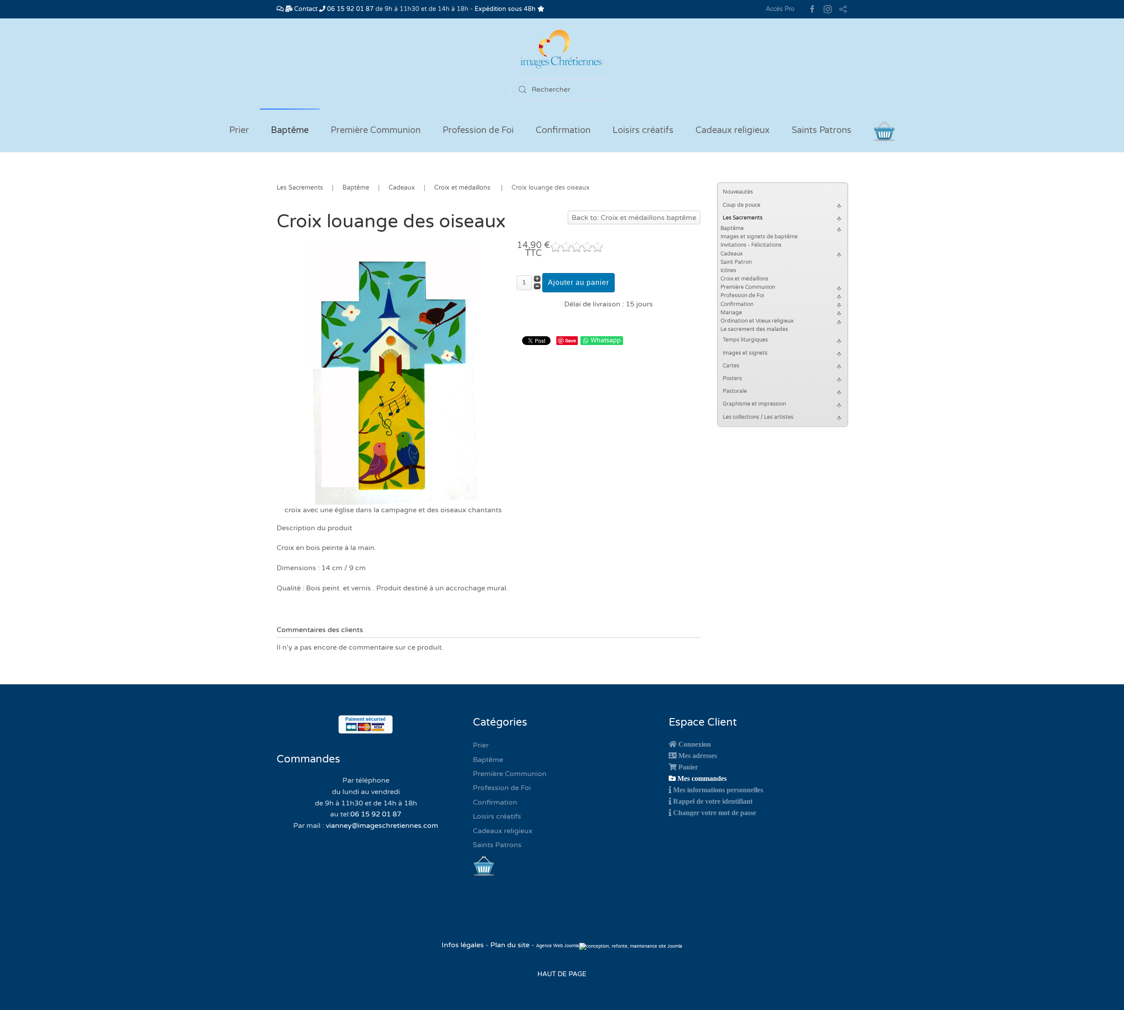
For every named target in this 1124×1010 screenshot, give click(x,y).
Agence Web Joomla (557, 946)
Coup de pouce (741, 205)
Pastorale (735, 391)
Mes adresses (697, 755)
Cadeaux (731, 254)
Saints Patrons (497, 845)
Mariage (731, 312)
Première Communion (748, 287)
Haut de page (562, 974)
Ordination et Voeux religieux (757, 321)
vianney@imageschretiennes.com (382, 825)
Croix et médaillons (744, 279)
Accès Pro (780, 9)
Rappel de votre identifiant (713, 801)
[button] (840, 205)
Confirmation (737, 304)
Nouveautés (738, 192)
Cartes (731, 366)
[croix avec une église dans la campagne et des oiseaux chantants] (393, 372)
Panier (688, 766)
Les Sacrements (743, 218)
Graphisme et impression (754, 404)
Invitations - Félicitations (751, 245)
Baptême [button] (290, 130)
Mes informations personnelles (718, 789)
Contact (304, 9)
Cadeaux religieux (503, 831)
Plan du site (510, 945)
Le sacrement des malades (754, 329)
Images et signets (745, 353)
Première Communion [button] (376, 130)
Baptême (732, 228)
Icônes (728, 270)
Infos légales (464, 945)
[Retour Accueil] (562, 49)
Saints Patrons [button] (821, 130)
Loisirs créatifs (497, 816)
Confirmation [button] (563, 130)
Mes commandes (702, 778)
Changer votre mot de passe (714, 812)
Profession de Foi (742, 295)
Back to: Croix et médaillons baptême (634, 217)
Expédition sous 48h (506, 9)
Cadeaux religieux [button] (732, 130)
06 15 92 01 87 (349, 9)
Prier (239, 130)
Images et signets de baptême (759, 237)
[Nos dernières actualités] (280, 9)
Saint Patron (736, 262)
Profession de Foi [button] (478, 130)
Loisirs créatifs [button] (643, 130)
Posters (732, 378)
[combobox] (562, 89)
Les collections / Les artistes (758, 417)
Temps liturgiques (745, 340)
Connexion (694, 744)
